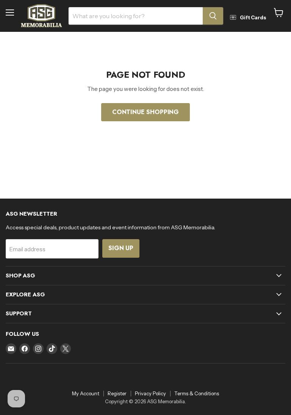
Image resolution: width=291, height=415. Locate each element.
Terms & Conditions (196, 393)
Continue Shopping (145, 112)
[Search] (213, 16)
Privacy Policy (150, 393)
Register (117, 393)
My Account (85, 393)
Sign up (120, 248)
